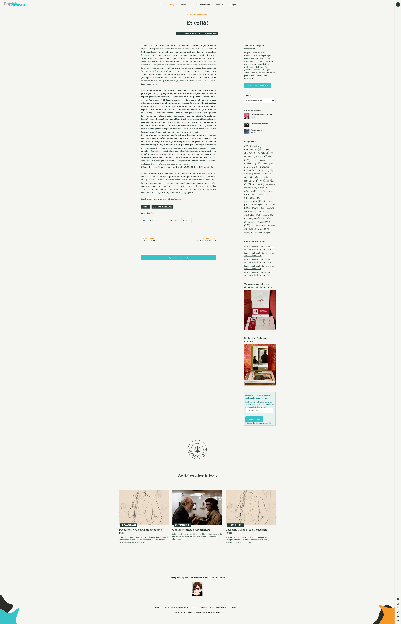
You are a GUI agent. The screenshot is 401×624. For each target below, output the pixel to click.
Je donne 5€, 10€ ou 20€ (257, 85)
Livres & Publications (202, 4)
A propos (232, 4)
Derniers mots (259, 160)
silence (248, 218)
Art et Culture (261, 152)
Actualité (252, 146)
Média (270, 184)
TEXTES (183, 4)
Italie (248, 173)
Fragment (251, 166)
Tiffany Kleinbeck (217, 577)
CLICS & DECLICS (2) (206, 240)
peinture (263, 194)
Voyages (250, 232)
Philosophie (253, 197)
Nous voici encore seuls (259, 123)
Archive (145, 207)
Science (268, 215)
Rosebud (150, 213)
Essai (268, 163)
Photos (204, 608)
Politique (256, 204)
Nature (263, 187)
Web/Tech (264, 232)
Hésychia (265, 170)
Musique (258, 184)
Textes (194, 608)
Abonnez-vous (254, 419)
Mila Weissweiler (213, 612)
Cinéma (249, 156)
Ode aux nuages (256, 130)
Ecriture (252, 163)
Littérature (258, 177)
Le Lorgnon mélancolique (197, 14)
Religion (250, 211)
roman (263, 211)
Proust (269, 208)
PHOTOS (219, 4)
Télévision (250, 222)
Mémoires (250, 187)
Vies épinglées (259, 228)
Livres (251, 180)
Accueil (161, 4)
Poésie (258, 207)
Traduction (262, 218)
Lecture (258, 173)
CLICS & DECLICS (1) (150, 240)
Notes (262, 191)
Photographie (252, 201)
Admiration (253, 149)
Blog (172, 4)
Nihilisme (250, 191)
